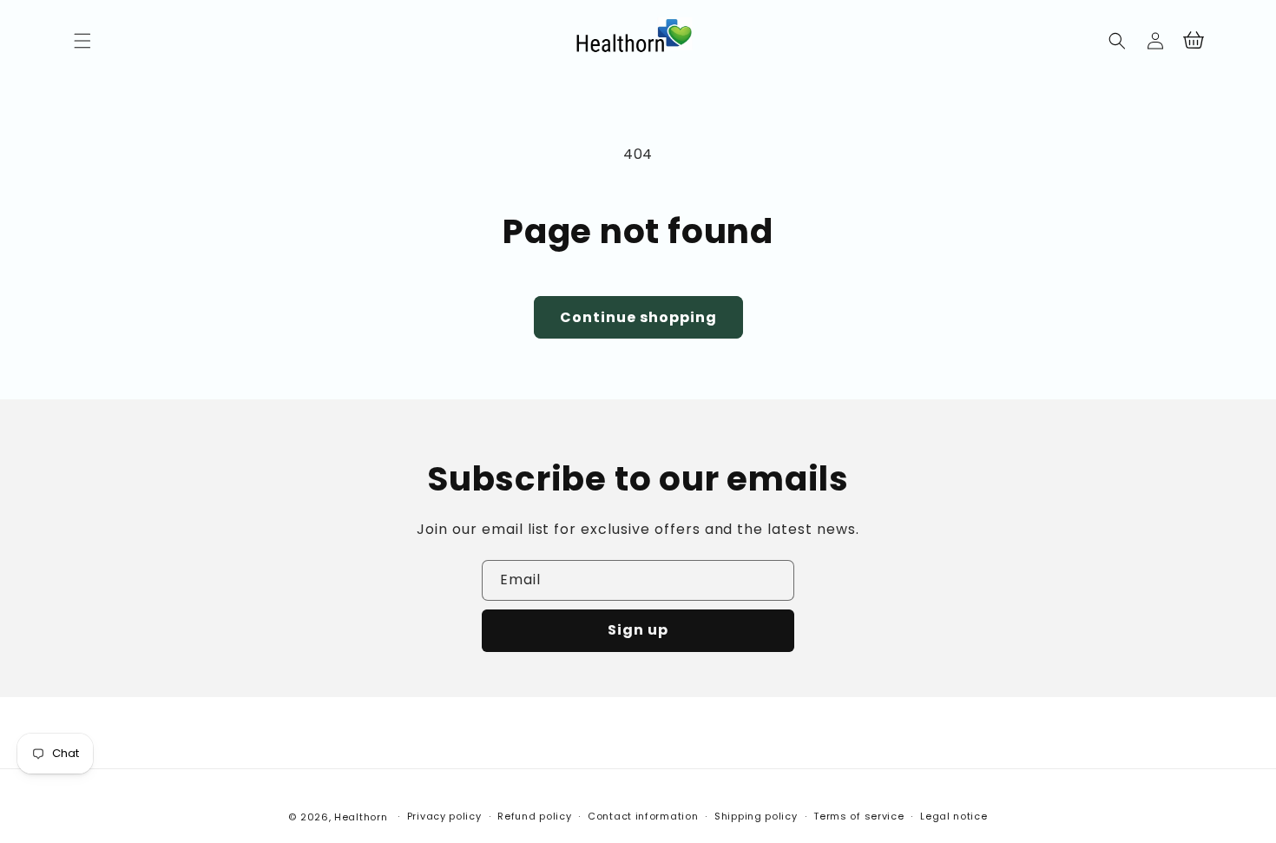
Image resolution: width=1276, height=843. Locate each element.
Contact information (643, 816)
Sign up (638, 630)
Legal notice (953, 816)
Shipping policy (756, 816)
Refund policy (534, 816)
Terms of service (858, 816)
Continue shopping (638, 317)
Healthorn (360, 817)
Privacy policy (444, 816)
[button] (82, 41)
